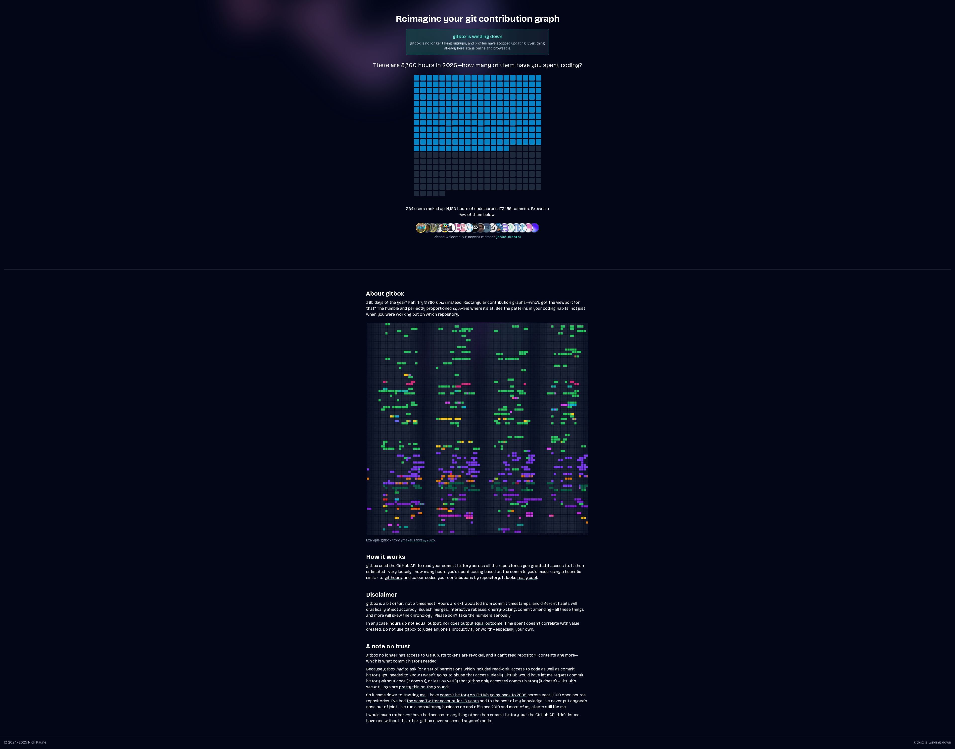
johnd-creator (508, 237)
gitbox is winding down (932, 742)
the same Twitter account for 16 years (443, 701)
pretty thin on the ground (423, 687)
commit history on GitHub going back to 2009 (483, 695)
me (423, 695)
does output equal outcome (476, 623)
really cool (527, 577)
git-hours (393, 577)
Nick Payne (37, 742)
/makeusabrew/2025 (418, 540)
